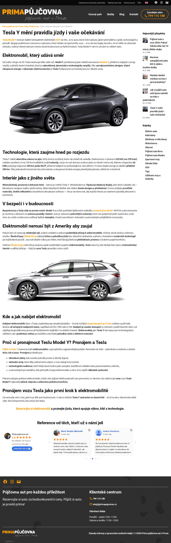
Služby (110, 14)
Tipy (147, 171)
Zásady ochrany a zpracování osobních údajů (111, 533)
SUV (58, 40)
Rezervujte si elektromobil (33, 408)
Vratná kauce (129, 3)
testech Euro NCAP (103, 210)
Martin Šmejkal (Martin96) (72, 431)
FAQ (139, 3)
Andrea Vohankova (111, 431)
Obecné (149, 147)
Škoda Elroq (30, 236)
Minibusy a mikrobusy (156, 139)
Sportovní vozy (152, 159)
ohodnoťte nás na (21, 448)
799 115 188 (99, 498)
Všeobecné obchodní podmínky (92, 3)
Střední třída (151, 163)
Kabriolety (150, 135)
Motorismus (151, 143)
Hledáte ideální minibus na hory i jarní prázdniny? (158, 78)
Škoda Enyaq (17, 245)
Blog (121, 14)
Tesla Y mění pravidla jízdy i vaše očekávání (157, 111)
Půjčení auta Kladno (155, 155)
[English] (146, 2)
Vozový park (95, 14)
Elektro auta (151, 131)
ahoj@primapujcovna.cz (105, 504)
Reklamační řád (114, 3)
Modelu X (104, 62)
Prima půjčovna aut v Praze (155, 533)
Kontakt (134, 14)
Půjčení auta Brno (153, 151)
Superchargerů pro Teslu (99, 323)
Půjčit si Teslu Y (10, 349)
